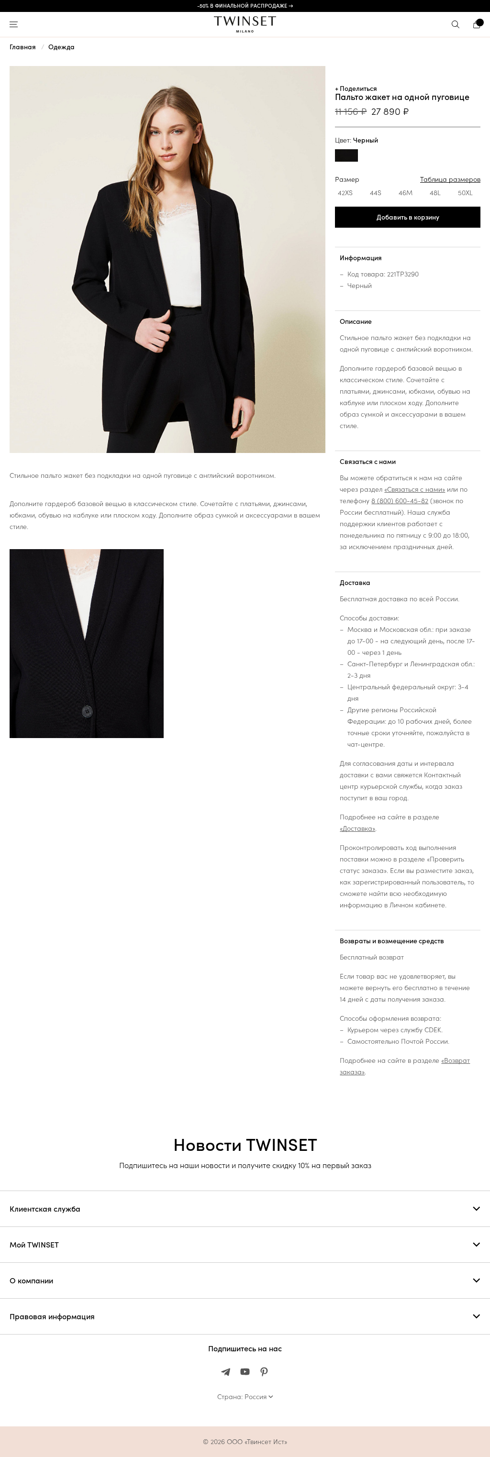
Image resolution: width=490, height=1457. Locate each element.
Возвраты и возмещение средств (392, 941)
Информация (361, 258)
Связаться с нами (368, 461)
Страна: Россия (242, 1396)
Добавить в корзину (408, 217)
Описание (356, 321)
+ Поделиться (356, 88)
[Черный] (346, 156)
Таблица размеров (450, 179)
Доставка (355, 582)
